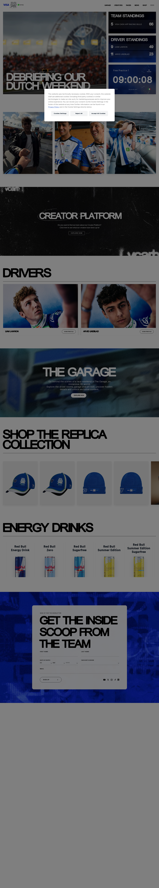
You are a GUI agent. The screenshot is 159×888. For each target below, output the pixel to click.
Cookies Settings (60, 113)
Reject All (78, 113)
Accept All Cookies (98, 113)
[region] (79, 105)
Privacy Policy (53, 107)
